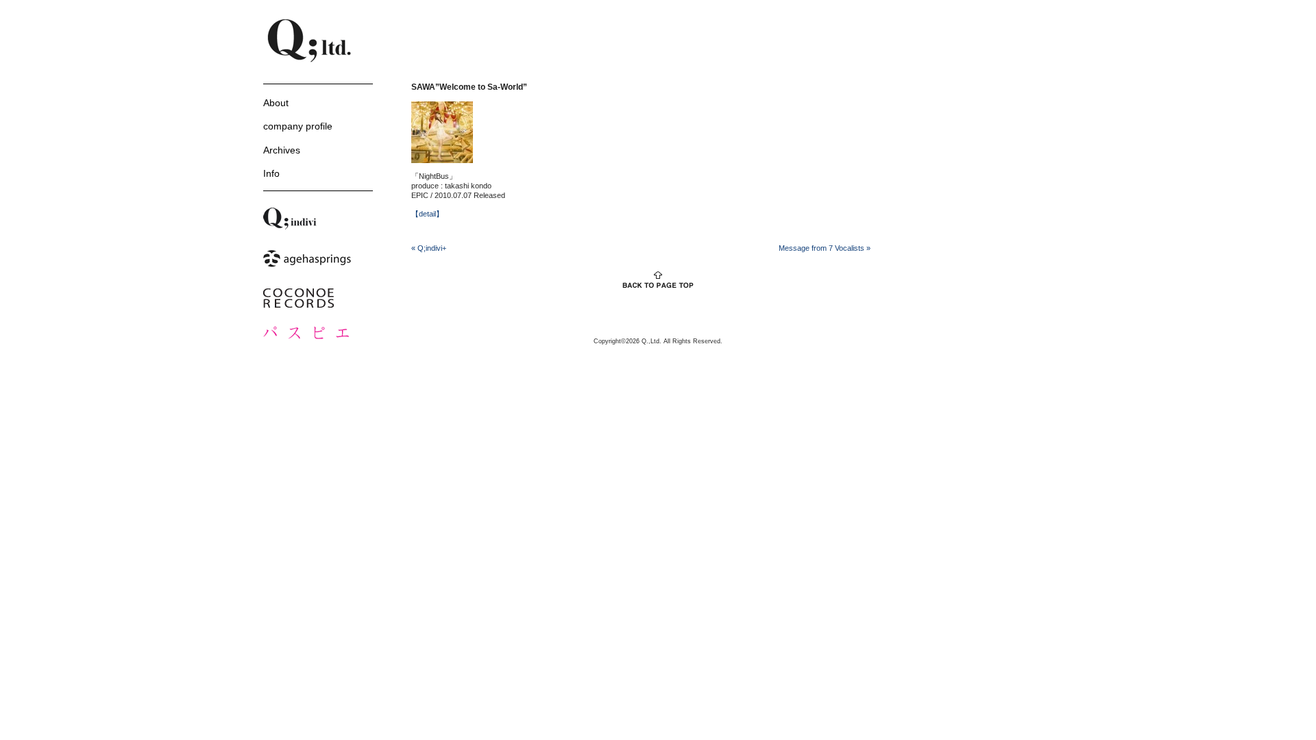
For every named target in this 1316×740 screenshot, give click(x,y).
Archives (281, 150)
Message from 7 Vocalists (824, 248)
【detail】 (427, 214)
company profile (297, 126)
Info (271, 173)
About (276, 102)
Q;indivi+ (428, 248)
